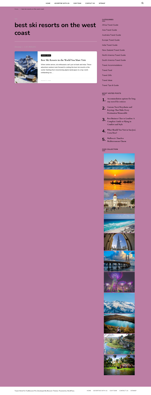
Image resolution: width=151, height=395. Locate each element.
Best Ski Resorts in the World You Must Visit (63, 60)
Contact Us (90, 3)
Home (48, 3)
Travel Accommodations (112, 65)
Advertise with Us (61, 3)
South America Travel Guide (114, 60)
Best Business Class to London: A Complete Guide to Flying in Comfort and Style (121, 121)
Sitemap (102, 3)
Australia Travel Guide (111, 35)
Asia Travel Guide (109, 30)
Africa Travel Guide (110, 25)
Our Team (77, 3)
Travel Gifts (107, 75)
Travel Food (107, 70)
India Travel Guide (109, 45)
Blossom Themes (52, 391)
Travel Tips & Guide (110, 85)
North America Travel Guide (114, 55)
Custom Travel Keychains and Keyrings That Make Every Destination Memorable (119, 110)
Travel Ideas (46, 55)
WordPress (70, 391)
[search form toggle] (142, 3)
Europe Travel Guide (111, 40)
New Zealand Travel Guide (113, 50)
